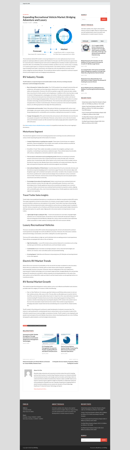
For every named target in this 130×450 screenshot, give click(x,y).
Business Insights (42, 325)
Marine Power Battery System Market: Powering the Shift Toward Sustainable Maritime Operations (69, 349)
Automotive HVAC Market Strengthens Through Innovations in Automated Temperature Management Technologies (30, 338)
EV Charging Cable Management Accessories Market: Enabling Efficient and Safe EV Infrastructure (49, 349)
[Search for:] (94, 19)
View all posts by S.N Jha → (40, 389)
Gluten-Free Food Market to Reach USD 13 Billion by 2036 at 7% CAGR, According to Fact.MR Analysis (93, 108)
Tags (102, 41)
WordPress (98, 447)
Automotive (26, 14)
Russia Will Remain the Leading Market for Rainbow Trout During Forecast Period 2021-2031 (93, 89)
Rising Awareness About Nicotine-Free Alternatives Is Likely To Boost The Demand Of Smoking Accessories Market (93, 80)
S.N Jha (35, 22)
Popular (85, 41)
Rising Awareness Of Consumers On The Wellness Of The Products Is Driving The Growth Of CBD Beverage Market (92, 62)
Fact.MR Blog (35, 447)
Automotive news (32, 325)
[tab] (85, 41)
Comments (94, 41)
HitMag (105, 447)
